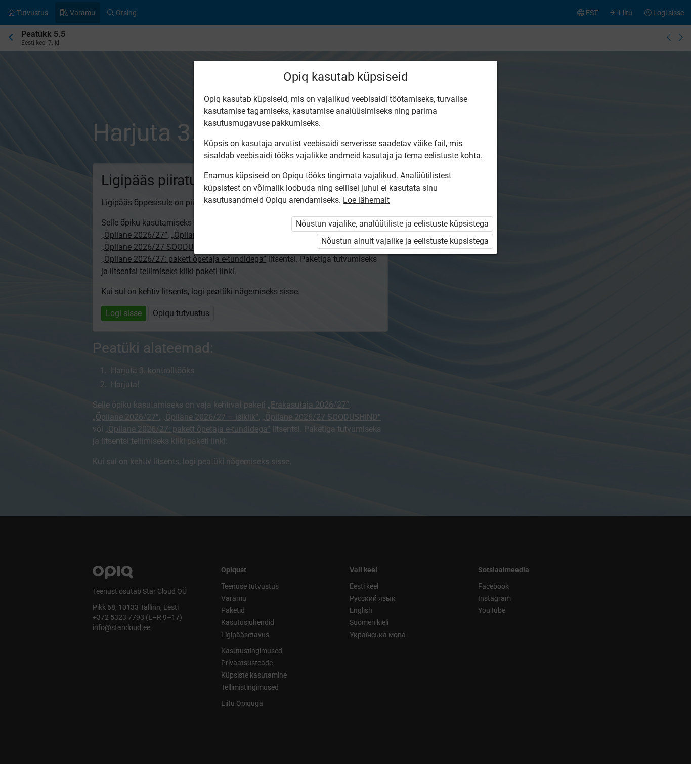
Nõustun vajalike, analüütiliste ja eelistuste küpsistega (392, 224)
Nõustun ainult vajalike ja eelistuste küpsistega (405, 241)
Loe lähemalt (366, 200)
